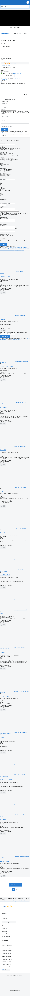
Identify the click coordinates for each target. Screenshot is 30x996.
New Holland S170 (5, 575)
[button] (28, 2)
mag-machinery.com (6, 65)
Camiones (26, 901)
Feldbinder (3, 319)
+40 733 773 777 (17, 78)
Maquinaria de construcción (6, 901)
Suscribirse (5, 336)
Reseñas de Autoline (7, 950)
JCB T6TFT (3, 450)
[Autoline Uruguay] (9, 2)
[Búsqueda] (27, 6)
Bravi (1, 613)
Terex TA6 (2, 491)
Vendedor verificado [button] (5, 46)
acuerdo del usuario (20, 132)
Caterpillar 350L (4, 861)
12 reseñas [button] (13, 63)
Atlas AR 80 (3, 820)
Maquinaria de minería (18, 901)
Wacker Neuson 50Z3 (6, 780)
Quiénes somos (5, 913)
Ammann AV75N (4, 696)
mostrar (3, 238)
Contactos (4, 918)
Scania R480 (3, 407)
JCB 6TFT (3, 532)
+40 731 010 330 (17, 73)
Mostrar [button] (11, 73)
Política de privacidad (7, 945)
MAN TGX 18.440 (5, 276)
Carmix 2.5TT (3, 652)
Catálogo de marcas (6, 953)
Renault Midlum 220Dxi (6, 366)
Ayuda (3, 916)
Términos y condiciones (7, 943)
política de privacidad (6, 132)
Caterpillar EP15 (4, 737)
